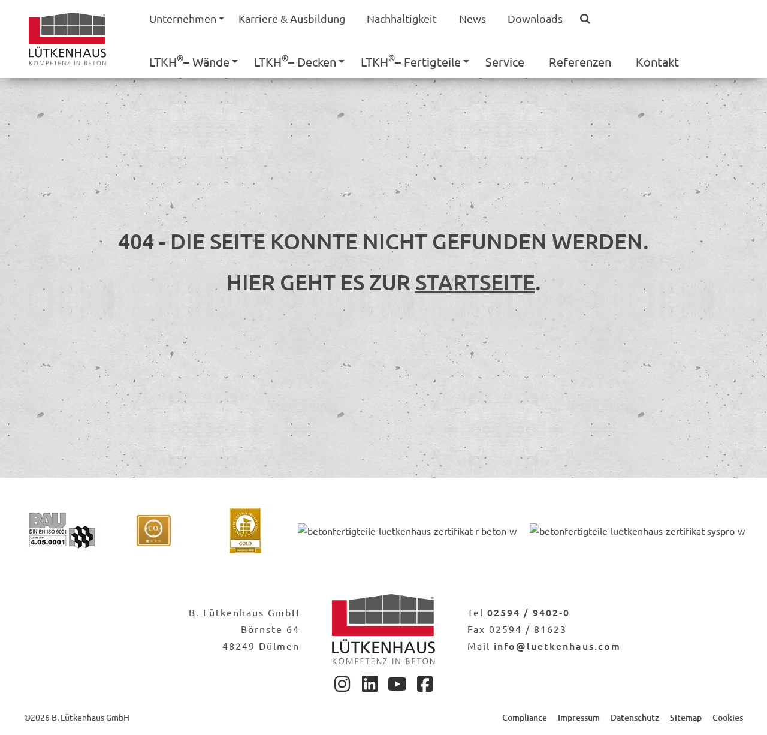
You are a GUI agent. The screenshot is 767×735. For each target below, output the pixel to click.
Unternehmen (182, 18)
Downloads (535, 18)
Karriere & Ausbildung (291, 18)
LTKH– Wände (189, 60)
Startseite (475, 282)
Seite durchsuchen (590, 19)
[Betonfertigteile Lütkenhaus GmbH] (383, 629)
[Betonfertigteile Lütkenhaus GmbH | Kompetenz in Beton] (67, 36)
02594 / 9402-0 (528, 612)
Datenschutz (635, 717)
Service (504, 61)
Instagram (342, 683)
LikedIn (370, 683)
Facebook (425, 683)
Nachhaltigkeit (402, 18)
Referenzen (580, 61)
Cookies (727, 717)
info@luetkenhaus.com (557, 645)
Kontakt (657, 61)
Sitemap (686, 717)
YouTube (397, 683)
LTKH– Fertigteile (411, 60)
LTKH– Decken (295, 60)
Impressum (579, 717)
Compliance (524, 717)
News (472, 18)
